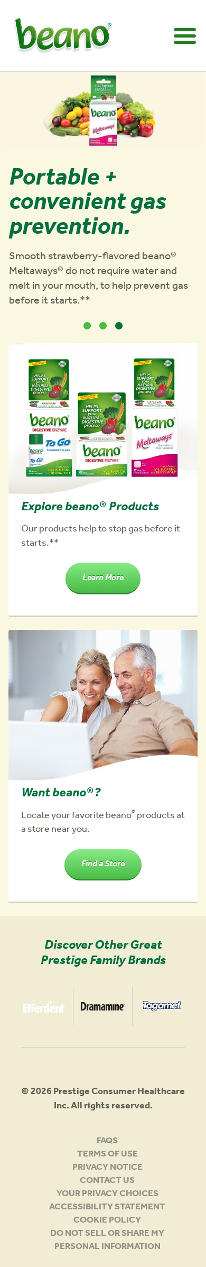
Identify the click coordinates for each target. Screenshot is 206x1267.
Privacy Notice (107, 1168)
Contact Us (107, 1181)
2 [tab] (103, 325)
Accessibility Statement (107, 1208)
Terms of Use (107, 1155)
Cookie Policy (107, 1221)
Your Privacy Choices (107, 1194)
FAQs (107, 1141)
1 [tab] (87, 325)
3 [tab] (119, 325)
